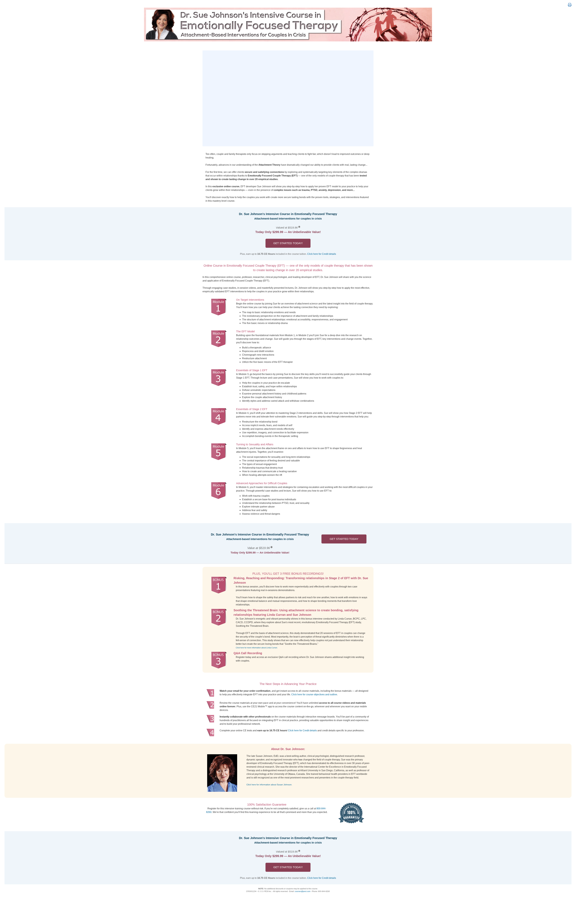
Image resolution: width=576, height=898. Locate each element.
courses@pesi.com (302, 891)
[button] (570, 5)
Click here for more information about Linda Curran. (257, 648)
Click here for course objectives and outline (314, 694)
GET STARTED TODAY (344, 538)
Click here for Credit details (321, 254)
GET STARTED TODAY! (288, 243)
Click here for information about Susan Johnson (269, 784)
